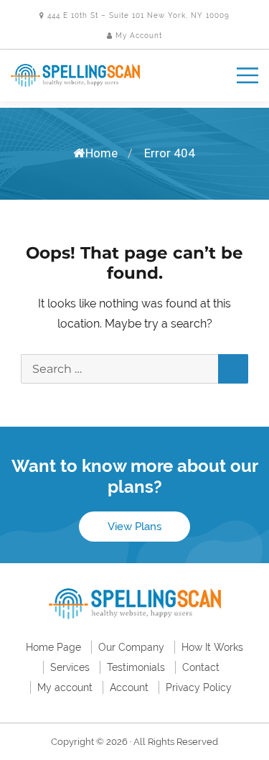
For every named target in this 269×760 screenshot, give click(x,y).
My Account (137, 36)
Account (129, 687)
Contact (201, 667)
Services (70, 667)
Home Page (53, 647)
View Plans (134, 526)
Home (101, 153)
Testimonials (136, 667)
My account (65, 687)
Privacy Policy (199, 687)
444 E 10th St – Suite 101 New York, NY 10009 (137, 15)
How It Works (212, 647)
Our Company (131, 647)
